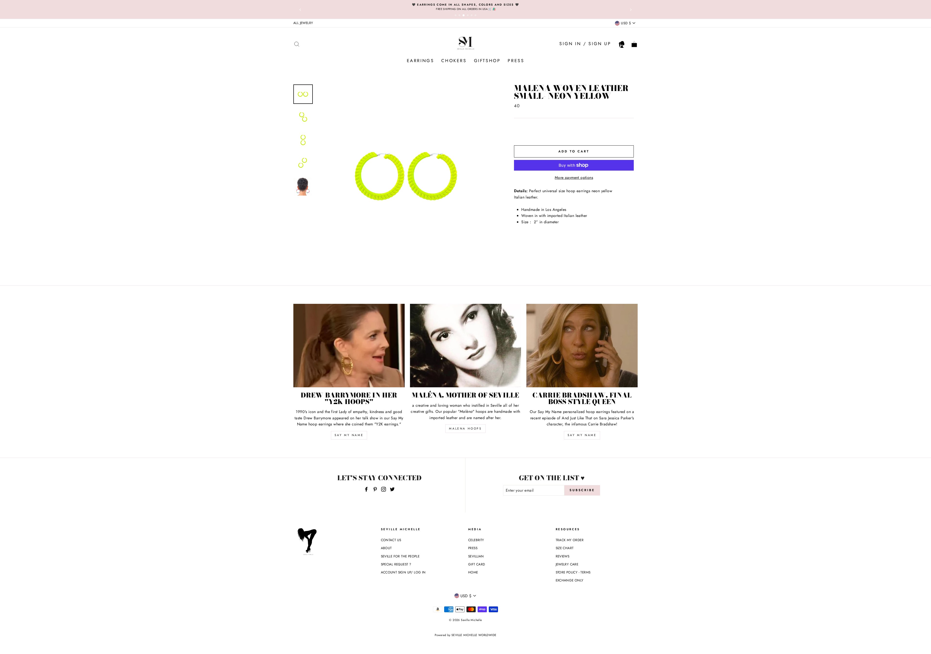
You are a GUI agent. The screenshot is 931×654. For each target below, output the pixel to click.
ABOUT (386, 548)
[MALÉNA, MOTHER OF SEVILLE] (465, 345)
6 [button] (476, 16)
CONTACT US (391, 540)
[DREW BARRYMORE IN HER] (349, 345)
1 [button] (456, 16)
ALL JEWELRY (303, 22)
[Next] (631, 9)
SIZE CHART (565, 548)
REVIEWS (563, 556)
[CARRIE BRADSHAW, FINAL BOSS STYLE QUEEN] (582, 345)
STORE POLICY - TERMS (573, 572)
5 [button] (472, 16)
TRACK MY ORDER (570, 540)
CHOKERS (453, 61)
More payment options (574, 177)
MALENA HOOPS (465, 428)
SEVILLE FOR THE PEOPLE (400, 556)
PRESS (516, 61)
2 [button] (460, 16)
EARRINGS (420, 61)
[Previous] (300, 9)
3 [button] (464, 16)
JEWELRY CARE (567, 564)
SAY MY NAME (349, 435)
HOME (473, 572)
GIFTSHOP (487, 61)
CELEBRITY (476, 540)
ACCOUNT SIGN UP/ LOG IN (403, 572)
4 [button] (468, 16)
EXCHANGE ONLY (570, 580)
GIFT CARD (476, 564)
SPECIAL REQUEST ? (396, 564)
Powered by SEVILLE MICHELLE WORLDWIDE (466, 635)
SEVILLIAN (476, 556)
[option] (465, 6)
